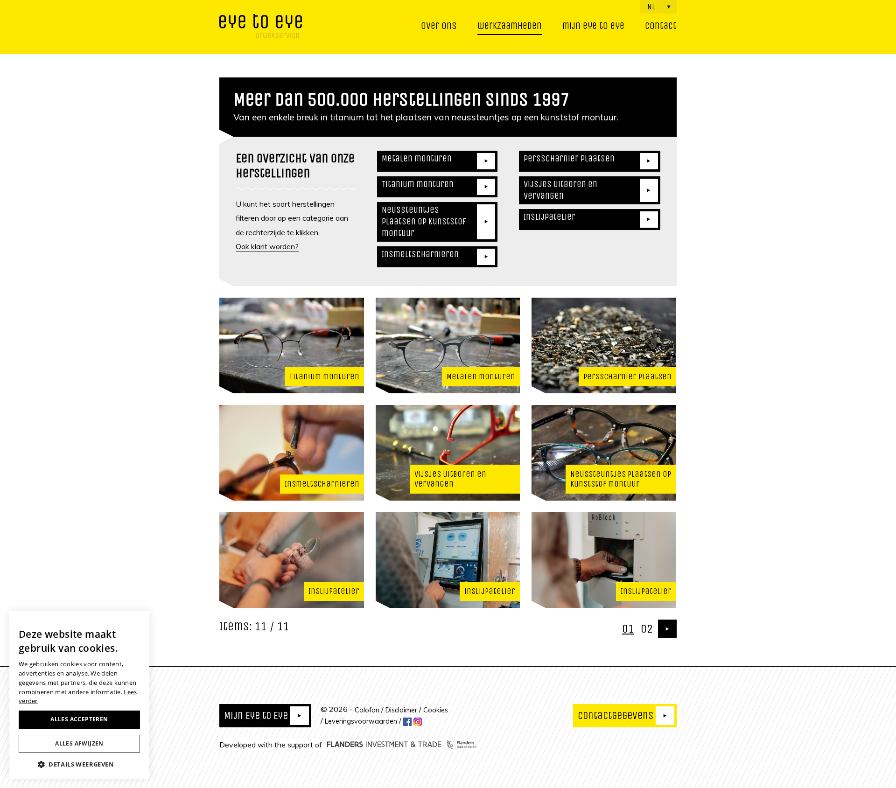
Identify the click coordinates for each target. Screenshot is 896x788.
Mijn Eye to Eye (256, 715)
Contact (661, 26)
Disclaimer (401, 709)
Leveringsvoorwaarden (361, 721)
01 (628, 629)
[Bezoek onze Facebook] (407, 721)
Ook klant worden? (267, 246)
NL (651, 6)
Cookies (435, 709)
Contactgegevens (615, 715)
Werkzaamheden (509, 26)
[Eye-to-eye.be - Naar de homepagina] (260, 27)
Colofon (367, 709)
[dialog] (79, 695)
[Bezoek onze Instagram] (417, 721)
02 (647, 629)
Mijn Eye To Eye (593, 26)
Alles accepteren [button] (79, 719)
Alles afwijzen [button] (79, 743)
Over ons (439, 26)
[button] (79, 764)
